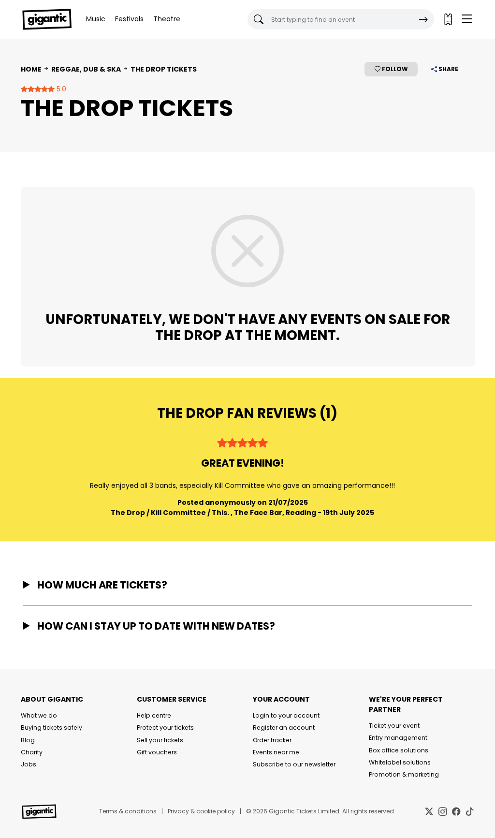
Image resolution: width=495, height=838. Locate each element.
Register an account (284, 727)
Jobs (28, 764)
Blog (28, 740)
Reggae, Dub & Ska (86, 69)
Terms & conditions (128, 811)
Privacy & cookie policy (201, 811)
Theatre (166, 19)
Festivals (129, 19)
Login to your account (286, 715)
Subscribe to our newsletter (294, 764)
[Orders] (447, 19)
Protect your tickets (165, 727)
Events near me (276, 752)
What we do (39, 715)
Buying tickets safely (51, 727)
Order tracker (272, 740)
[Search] (423, 19)
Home (31, 69)
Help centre (154, 715)
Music (95, 19)
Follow (394, 69)
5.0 (60, 89)
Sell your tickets (160, 740)
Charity (32, 752)
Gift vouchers (157, 752)
